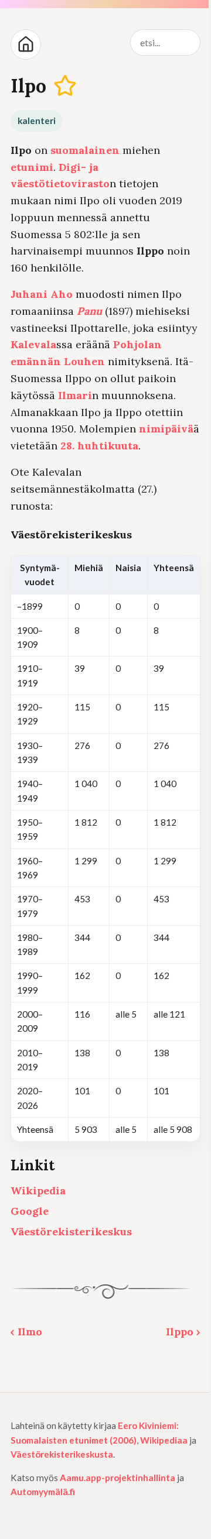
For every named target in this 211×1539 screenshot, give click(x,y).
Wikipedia (38, 1190)
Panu (89, 311)
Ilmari (75, 395)
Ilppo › (183, 1331)
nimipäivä (166, 428)
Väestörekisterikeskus (71, 1231)
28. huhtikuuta (99, 445)
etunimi (32, 167)
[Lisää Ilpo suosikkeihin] (65, 86)
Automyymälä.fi (43, 1491)
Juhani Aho (42, 294)
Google (30, 1211)
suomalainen (85, 150)
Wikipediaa (164, 1440)
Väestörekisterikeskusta (62, 1454)
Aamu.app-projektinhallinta (117, 1477)
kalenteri (37, 120)
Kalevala (33, 344)
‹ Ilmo (26, 1331)
